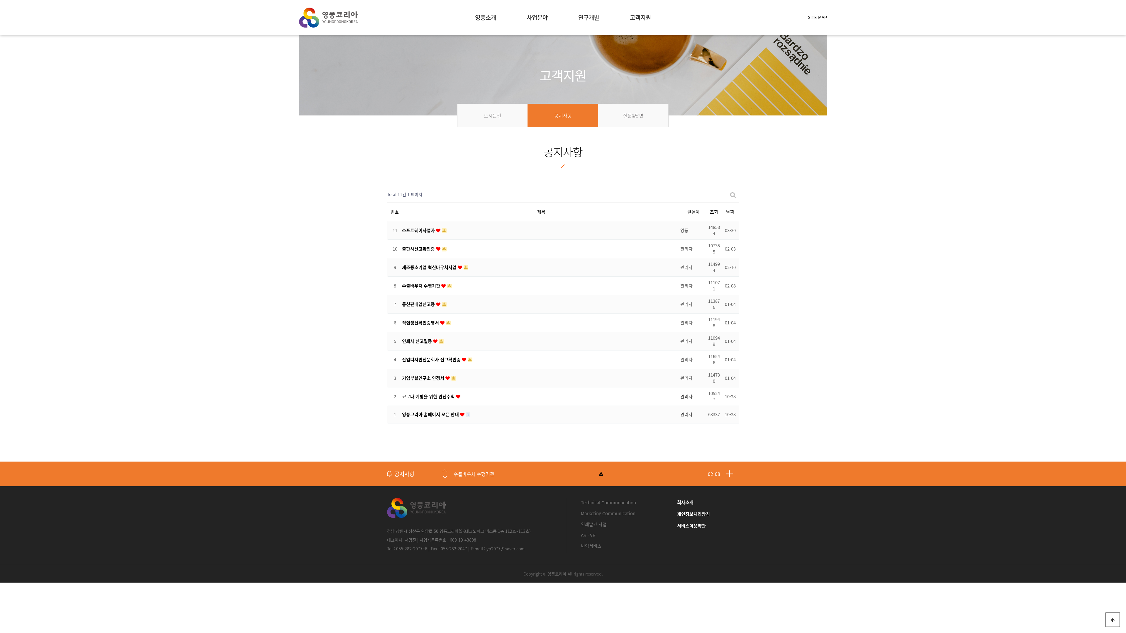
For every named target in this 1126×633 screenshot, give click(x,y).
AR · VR (588, 535)
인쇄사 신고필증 (417, 341)
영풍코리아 (328, 18)
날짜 (730, 212)
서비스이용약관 (691, 526)
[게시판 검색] (733, 194)
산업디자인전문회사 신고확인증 (432, 359)
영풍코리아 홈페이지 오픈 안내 (431, 414)
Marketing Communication (608, 513)
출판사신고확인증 (419, 249)
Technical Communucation (608, 502)
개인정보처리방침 (693, 514)
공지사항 (404, 474)
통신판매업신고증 (419, 304)
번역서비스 (591, 546)
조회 (714, 212)
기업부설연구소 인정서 (423, 378)
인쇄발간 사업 (594, 524)
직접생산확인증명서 (421, 322)
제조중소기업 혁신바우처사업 (430, 267)
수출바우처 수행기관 (421, 286)
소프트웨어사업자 (419, 230)
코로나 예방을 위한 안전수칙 (429, 396)
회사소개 (685, 502)
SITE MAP (817, 17)
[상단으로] (1112, 619)
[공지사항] (729, 474)
